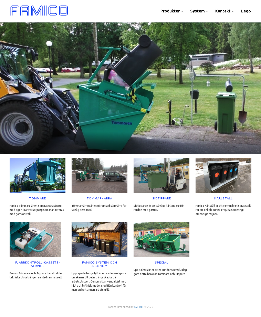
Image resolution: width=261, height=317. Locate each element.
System (198, 11)
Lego (246, 11)
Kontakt (223, 11)
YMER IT (139, 306)
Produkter (170, 11)
